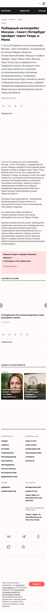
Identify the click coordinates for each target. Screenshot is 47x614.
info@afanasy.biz (33, 487)
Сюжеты (5, 445)
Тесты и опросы (8, 469)
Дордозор (5, 487)
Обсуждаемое (7, 465)
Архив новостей (32, 449)
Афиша (4, 441)
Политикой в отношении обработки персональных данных (13, 592)
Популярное (7, 461)
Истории (5, 449)
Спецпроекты (7, 453)
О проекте (29, 457)
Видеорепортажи (9, 477)
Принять (36, 584)
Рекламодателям (33, 453)
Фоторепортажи (9, 473)
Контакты (30, 461)
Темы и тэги (30, 441)
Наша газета (31, 445)
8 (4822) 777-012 (31, 491)
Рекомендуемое (8, 457)
